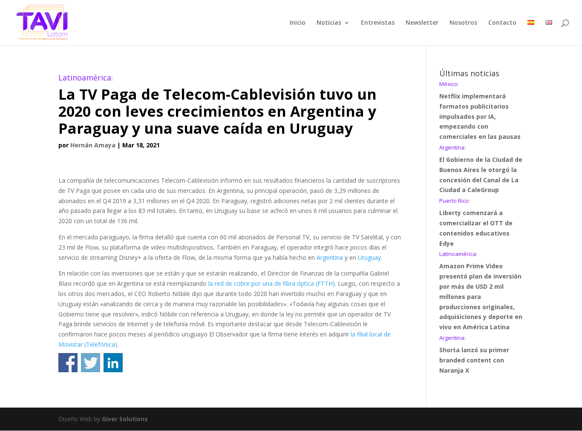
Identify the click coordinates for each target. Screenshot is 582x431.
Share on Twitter (90, 362)
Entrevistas (378, 23)
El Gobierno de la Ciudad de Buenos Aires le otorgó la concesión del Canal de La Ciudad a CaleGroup (480, 169)
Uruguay (369, 257)
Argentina (330, 257)
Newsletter (422, 23)
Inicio (297, 23)
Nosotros (463, 23)
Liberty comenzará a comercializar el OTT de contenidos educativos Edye (476, 222)
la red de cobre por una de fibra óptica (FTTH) (271, 283)
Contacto (502, 23)
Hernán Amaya (92, 145)
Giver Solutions (125, 419)
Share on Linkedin (113, 362)
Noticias (329, 23)
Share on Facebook (68, 362)
